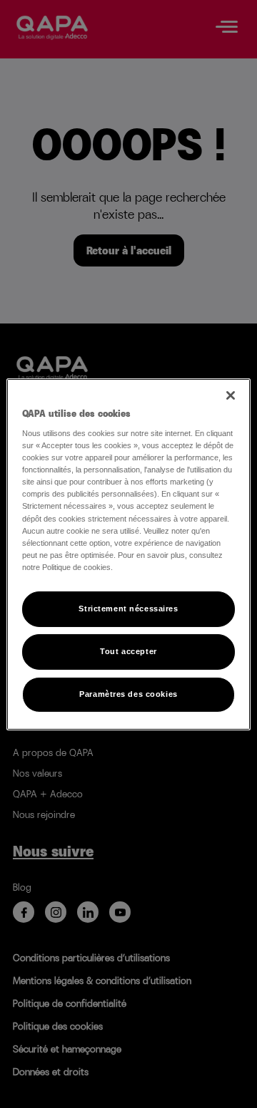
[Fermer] (230, 394)
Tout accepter (128, 651)
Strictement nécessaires (128, 608)
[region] (128, 554)
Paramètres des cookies (128, 694)
